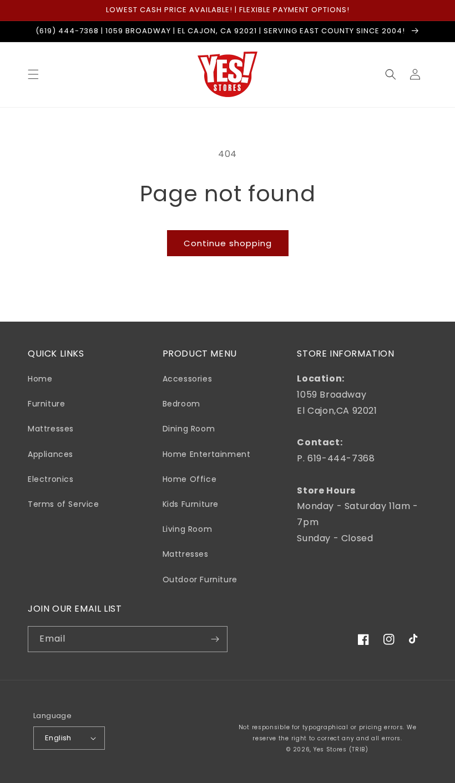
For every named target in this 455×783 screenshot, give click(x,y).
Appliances (50, 454)
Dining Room (189, 428)
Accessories (188, 378)
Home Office (190, 479)
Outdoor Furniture (200, 579)
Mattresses (51, 428)
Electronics (51, 479)
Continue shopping (228, 243)
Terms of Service (63, 504)
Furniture (46, 403)
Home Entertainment (207, 454)
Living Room (188, 529)
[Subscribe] (215, 639)
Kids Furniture (191, 504)
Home (40, 378)
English (58, 738)
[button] (33, 74)
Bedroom (181, 403)
